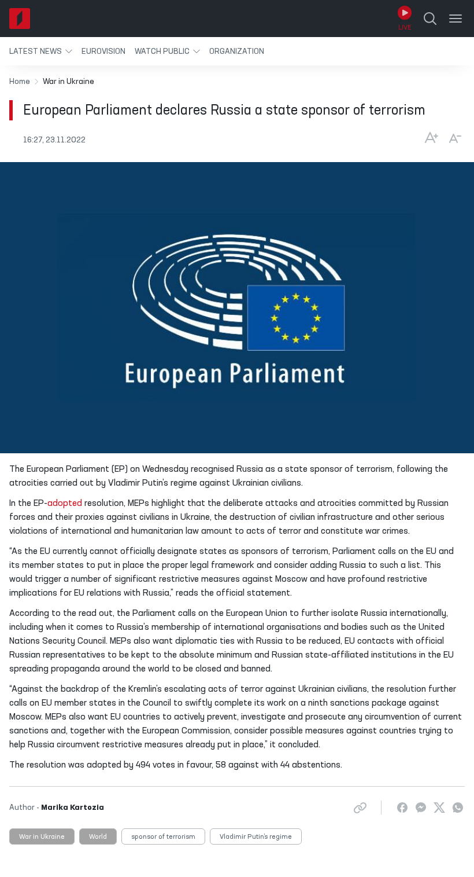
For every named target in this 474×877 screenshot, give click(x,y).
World (98, 837)
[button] (40, 51)
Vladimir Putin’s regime (256, 837)
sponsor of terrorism (163, 837)
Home (19, 82)
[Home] (19, 18)
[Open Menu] (455, 18)
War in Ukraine (42, 837)
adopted (64, 503)
